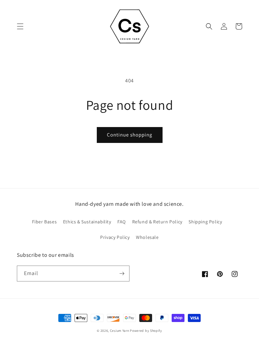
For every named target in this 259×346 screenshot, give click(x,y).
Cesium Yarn (119, 330)
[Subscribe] (121, 273)
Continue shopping (129, 134)
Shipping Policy (205, 222)
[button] (20, 26)
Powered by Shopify (146, 330)
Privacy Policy (115, 237)
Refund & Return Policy (157, 222)
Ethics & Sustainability (87, 222)
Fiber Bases (44, 222)
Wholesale (147, 237)
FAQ (121, 222)
